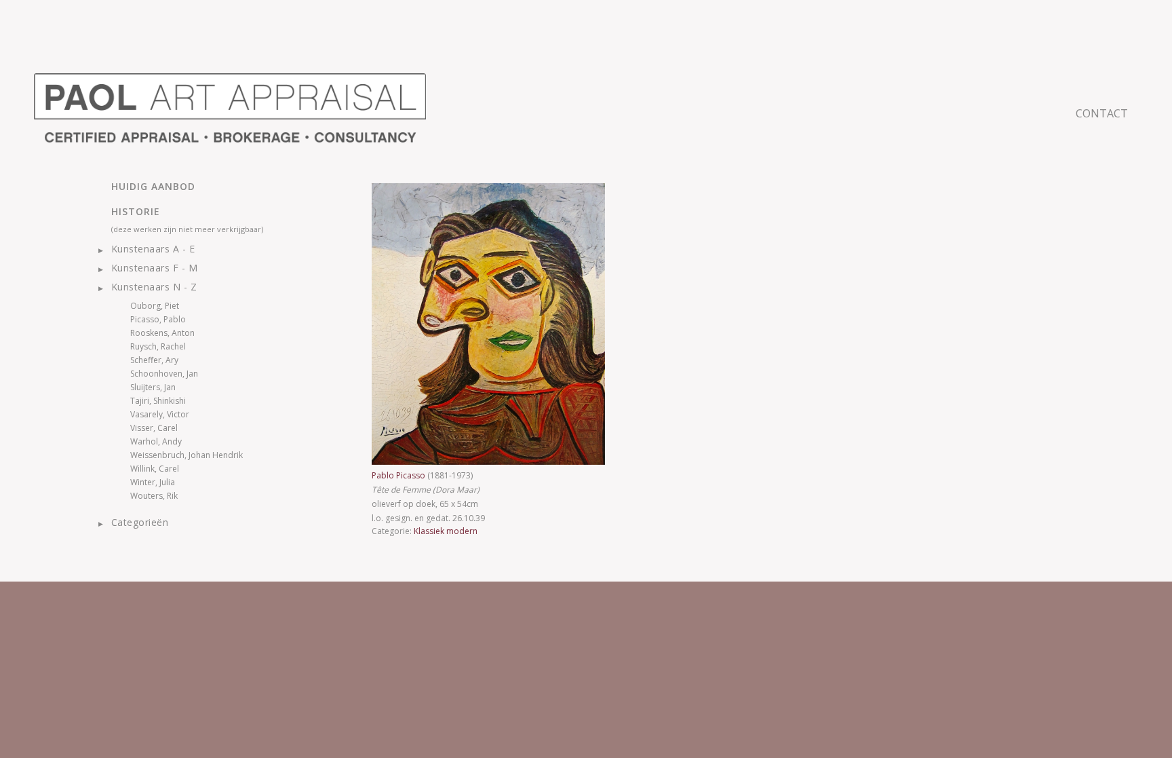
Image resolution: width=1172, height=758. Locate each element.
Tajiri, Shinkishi (158, 400)
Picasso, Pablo (158, 319)
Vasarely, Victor (159, 414)
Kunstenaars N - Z (154, 286)
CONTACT (1102, 113)
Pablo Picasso (399, 475)
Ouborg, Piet (154, 305)
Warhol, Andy (156, 441)
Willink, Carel (154, 468)
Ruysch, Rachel (158, 346)
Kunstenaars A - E (153, 248)
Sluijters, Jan (153, 387)
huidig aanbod (153, 186)
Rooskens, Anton (162, 333)
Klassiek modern (445, 531)
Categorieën (139, 522)
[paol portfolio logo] (230, 108)
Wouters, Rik (154, 495)
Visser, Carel (154, 428)
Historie (135, 211)
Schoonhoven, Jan (164, 373)
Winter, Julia (152, 482)
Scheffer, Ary (154, 360)
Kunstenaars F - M (154, 267)
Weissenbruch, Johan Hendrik (186, 455)
